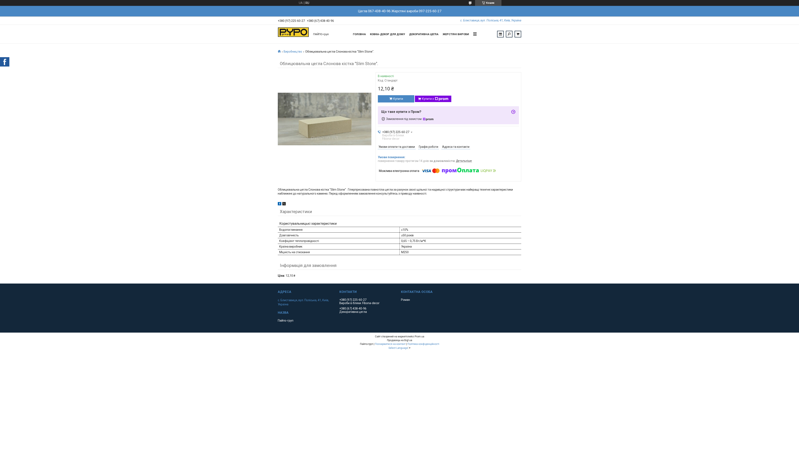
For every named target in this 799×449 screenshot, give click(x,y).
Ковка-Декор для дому (387, 34)
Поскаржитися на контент (390, 344)
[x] (284, 204)
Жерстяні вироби (456, 34)
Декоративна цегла (423, 34)
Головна (359, 34)
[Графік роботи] (500, 34)
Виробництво (293, 51)
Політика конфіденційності (423, 344)
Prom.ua (419, 336)
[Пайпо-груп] (293, 34)
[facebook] (279, 204)
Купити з (428, 98)
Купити (398, 98)
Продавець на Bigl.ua (399, 340)
